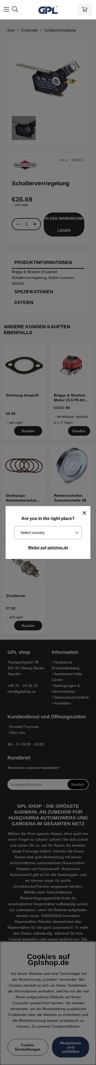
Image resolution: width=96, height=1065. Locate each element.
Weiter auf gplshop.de (48, 547)
